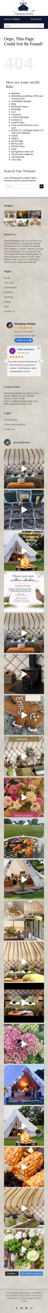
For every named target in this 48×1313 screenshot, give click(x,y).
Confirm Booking (19, 117)
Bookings (16, 109)
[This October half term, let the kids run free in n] (24, 715)
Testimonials (17, 156)
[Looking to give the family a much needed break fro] (24, 1085)
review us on (22, 340)
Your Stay (16, 159)
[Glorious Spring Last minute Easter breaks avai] (24, 920)
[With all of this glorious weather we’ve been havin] (24, 838)
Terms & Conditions (26, 1298)
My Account (17, 143)
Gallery (14, 138)
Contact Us (16, 119)
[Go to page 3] (26, 378)
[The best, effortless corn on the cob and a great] (24, 1167)
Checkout (16, 114)
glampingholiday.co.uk (20, 403)
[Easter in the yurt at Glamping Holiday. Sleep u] (24, 633)
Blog (13, 103)
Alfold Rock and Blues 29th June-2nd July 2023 (27, 97)
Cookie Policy (18, 122)
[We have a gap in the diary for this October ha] (24, 674)
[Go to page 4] (28, 378)
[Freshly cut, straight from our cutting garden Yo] (24, 797)
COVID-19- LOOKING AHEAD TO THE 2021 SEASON (27, 132)
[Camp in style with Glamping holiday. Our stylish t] (24, 1126)
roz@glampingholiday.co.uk (24, 401)
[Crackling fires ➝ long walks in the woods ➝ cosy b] (24, 756)
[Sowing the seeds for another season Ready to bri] (24, 510)
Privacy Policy (18, 146)
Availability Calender (21, 101)
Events (14, 135)
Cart (13, 111)
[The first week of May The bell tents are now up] (24, 1249)
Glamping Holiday (24, 323)
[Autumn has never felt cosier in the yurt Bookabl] (24, 1003)
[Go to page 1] (21, 378)
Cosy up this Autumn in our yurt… (25, 126)
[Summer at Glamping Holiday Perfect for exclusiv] (24, 551)
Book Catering (12, 19)
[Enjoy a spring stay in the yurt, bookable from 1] (24, 962)
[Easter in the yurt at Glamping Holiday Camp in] (24, 469)
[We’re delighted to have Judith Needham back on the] (24, 592)
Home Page (17, 141)
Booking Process (19, 106)
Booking (8, 297)
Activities (15, 93)
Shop (14, 148)
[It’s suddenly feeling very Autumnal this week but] (24, 1044)
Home (7, 277)
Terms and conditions (22, 154)
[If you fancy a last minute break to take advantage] (24, 1208)
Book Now (36, 19)
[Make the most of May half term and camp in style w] (24, 879)
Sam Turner (23, 349)
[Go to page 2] (24, 378)
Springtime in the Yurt (22, 151)
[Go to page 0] (19, 378)
